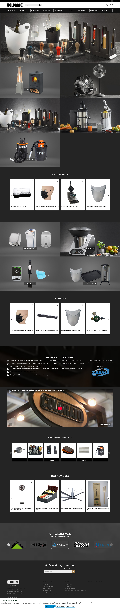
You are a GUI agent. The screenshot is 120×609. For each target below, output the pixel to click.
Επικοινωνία (45, 584)
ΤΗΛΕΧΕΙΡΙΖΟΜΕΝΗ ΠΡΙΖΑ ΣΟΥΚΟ (13, 91)
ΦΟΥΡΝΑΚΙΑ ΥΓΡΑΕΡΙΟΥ (73, 250)
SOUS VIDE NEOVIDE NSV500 (98, 206)
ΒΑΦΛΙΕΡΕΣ (32, 126)
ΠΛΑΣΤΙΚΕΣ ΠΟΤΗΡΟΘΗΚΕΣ (14, 124)
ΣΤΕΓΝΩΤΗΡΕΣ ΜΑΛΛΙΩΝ (17, 250)
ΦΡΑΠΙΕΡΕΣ (18, 126)
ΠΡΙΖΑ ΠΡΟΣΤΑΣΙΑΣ (26, 91)
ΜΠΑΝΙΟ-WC (30, 249)
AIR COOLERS (75, 89)
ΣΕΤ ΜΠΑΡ (38, 126)
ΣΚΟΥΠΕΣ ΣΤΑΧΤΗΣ (30, 162)
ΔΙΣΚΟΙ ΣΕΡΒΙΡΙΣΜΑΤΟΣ (72, 285)
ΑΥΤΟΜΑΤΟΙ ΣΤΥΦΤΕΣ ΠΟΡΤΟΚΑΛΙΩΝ (82, 127)
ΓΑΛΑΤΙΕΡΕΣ (31, 124)
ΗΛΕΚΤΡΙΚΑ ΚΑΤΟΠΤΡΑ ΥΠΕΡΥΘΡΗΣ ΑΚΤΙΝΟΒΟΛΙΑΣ (40, 89)
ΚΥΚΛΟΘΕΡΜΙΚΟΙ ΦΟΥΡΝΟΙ (106, 250)
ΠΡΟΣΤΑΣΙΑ (30, 283)
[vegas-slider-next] (117, 38)
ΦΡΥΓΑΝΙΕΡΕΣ (26, 126)
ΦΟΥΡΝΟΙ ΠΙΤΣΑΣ (94, 250)
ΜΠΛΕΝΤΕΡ (12, 126)
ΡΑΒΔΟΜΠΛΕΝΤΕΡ (30, 128)
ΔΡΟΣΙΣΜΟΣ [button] (24, 10)
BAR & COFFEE (35, 459)
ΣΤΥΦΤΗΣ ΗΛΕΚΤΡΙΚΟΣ (88, 126)
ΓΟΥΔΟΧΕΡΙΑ (24, 124)
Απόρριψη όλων (70, 606)
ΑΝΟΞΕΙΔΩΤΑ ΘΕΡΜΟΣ (91, 285)
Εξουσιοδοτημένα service (48, 586)
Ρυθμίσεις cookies (60, 606)
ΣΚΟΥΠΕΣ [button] (106, 10)
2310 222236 (107, 0)
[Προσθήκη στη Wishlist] (12, 181)
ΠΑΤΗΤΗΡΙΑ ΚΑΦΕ (47, 124)
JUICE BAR (90, 125)
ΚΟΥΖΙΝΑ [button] (70, 10)
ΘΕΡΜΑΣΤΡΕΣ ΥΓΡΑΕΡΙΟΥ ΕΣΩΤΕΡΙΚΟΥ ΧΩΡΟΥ (18, 89)
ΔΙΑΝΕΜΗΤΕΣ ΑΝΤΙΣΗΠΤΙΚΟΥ (43, 285)
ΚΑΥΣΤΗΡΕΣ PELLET (38, 93)
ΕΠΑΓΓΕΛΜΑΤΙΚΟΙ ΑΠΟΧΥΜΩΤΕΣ (101, 126)
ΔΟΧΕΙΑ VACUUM (46, 126)
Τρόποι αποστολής (47, 590)
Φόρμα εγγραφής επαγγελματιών (50, 593)
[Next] (108, 320)
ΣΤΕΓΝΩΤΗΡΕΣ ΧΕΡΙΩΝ (30, 250)
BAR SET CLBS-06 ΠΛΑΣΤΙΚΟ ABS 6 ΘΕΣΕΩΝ (20, 508)
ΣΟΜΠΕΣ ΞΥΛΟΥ (49, 91)
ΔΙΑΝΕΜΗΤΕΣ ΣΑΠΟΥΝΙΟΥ (41, 250)
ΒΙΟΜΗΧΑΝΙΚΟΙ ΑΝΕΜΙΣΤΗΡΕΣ (86, 89)
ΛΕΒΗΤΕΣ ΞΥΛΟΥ (29, 93)
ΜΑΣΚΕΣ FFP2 (25, 285)
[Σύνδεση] (111, 4)
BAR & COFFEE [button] (36, 10)
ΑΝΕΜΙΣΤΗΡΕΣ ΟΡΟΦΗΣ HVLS (76, 91)
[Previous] (11, 196)
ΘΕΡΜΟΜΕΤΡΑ (32, 285)
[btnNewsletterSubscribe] (73, 571)
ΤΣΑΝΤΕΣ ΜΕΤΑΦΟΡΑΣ (102, 285)
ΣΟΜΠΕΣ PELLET (20, 93)
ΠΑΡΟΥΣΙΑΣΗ (90, 283)
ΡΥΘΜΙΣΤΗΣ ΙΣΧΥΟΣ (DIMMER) (38, 91)
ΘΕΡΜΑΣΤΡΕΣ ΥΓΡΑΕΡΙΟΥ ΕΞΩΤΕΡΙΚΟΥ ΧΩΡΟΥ (24, 88)
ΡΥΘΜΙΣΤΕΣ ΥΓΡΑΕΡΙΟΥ (41, 88)
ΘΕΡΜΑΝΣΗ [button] (12, 10)
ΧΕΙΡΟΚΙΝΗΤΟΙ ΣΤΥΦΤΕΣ (76, 126)
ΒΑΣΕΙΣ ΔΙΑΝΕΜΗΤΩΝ (30, 286)
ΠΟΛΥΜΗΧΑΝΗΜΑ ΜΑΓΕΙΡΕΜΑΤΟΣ (75, 248)
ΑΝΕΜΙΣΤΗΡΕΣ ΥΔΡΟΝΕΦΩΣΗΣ (100, 89)
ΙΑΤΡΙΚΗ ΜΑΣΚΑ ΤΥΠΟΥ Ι (15, 285)
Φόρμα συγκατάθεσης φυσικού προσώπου (74, 593)
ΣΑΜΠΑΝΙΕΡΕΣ (81, 285)
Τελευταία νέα (68, 586)
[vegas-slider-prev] (3, 38)
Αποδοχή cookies (50, 606)
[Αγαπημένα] (107, 4)
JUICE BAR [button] (47, 10)
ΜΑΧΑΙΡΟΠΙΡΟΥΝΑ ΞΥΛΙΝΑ (96, 248)
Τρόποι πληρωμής (47, 588)
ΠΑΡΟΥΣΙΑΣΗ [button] (95, 10)
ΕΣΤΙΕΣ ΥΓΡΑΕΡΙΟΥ (107, 248)
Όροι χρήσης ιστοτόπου (70, 588)
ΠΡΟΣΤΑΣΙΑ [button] (83, 10)
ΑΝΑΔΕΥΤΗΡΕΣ (38, 124)
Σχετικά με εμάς (68, 584)
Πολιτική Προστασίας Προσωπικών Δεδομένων (75, 590)
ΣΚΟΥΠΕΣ (30, 159)
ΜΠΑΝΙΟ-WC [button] (59, 10)
